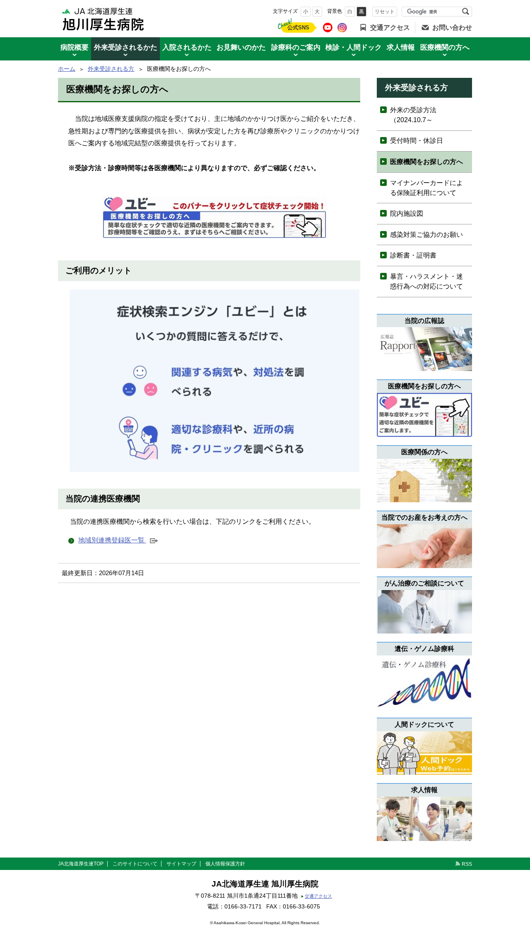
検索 (465, 11)
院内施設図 (406, 213)
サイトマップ (181, 864)
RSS (467, 864)
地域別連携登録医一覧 (117, 541)
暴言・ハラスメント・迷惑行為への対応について (426, 281)
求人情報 (401, 47)
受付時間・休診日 (416, 140)
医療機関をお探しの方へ (426, 161)
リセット (385, 11)
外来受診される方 (111, 68)
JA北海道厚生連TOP (81, 864)
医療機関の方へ (445, 47)
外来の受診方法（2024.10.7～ (413, 114)
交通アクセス (390, 27)
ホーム (66, 68)
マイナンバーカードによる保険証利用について (426, 187)
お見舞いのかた (241, 47)
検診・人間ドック (353, 47)
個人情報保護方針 (225, 864)
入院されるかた (187, 47)
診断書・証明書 (413, 255)
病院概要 (74, 47)
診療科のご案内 (295, 47)
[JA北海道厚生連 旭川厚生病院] (103, 18)
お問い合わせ (452, 27)
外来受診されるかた (125, 47)
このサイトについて (135, 864)
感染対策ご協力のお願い (426, 234)
